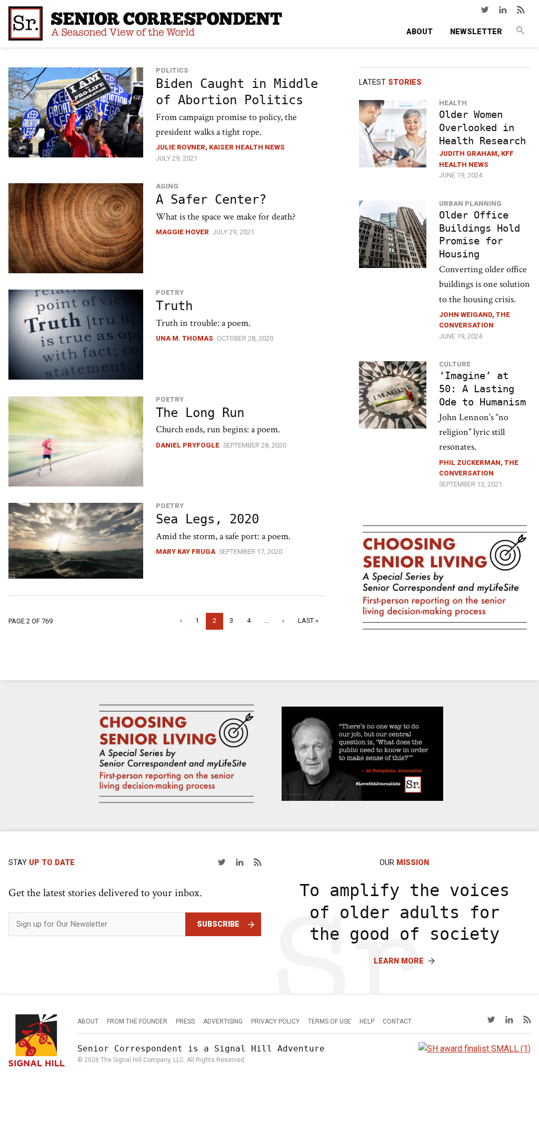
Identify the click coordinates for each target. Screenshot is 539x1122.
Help (367, 1021)
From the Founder (137, 1021)
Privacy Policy (275, 1021)
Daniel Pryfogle (187, 445)
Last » (308, 620)
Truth (174, 306)
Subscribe (218, 924)
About (419, 31)
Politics (172, 70)
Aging (167, 186)
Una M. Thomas (184, 338)
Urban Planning (470, 203)
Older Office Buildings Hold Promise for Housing (479, 235)
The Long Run (200, 412)
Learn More (399, 961)
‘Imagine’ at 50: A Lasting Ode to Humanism (482, 389)
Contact (397, 1021)
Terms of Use (329, 1021)
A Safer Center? (211, 199)
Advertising (223, 1021)
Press (185, 1021)
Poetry (170, 292)
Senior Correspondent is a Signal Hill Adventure (201, 1049)
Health (453, 103)
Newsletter (476, 31)
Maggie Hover (182, 232)
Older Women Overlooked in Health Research (482, 127)
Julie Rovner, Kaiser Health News (220, 147)
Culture (455, 364)
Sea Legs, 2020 (207, 519)
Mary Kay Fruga (185, 551)
